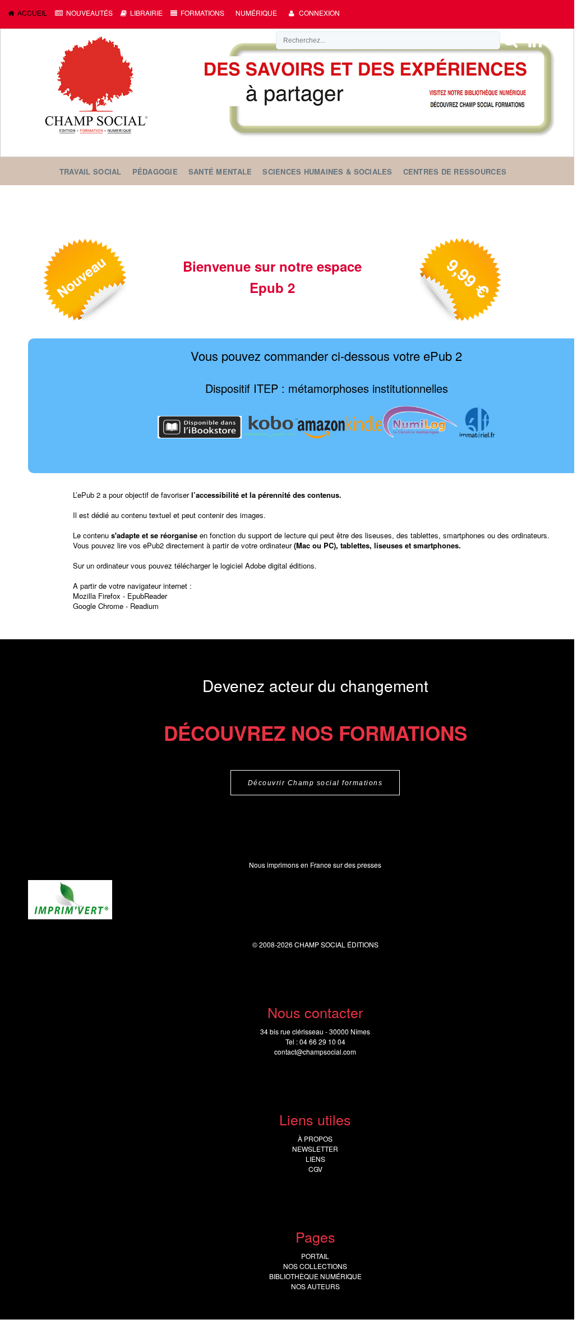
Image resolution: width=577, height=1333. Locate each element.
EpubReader (147, 595)
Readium (144, 606)
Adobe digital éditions (280, 565)
